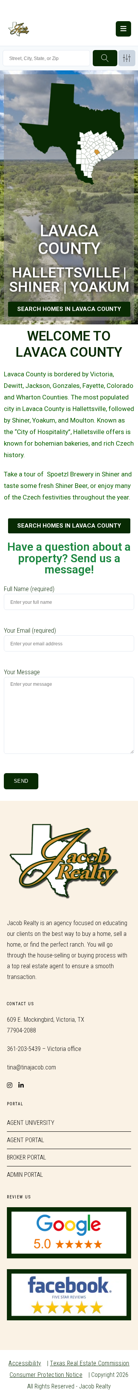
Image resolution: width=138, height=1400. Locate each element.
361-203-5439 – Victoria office (44, 1049)
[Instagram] (9, 1080)
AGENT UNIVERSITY (30, 1122)
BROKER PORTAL (26, 1157)
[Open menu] (123, 29)
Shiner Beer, (72, 485)
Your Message (22, 672)
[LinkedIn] (21, 1080)
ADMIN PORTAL (25, 1174)
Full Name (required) (29, 589)
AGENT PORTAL (25, 1140)
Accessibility (24, 1363)
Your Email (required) (30, 630)
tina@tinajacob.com (31, 1067)
